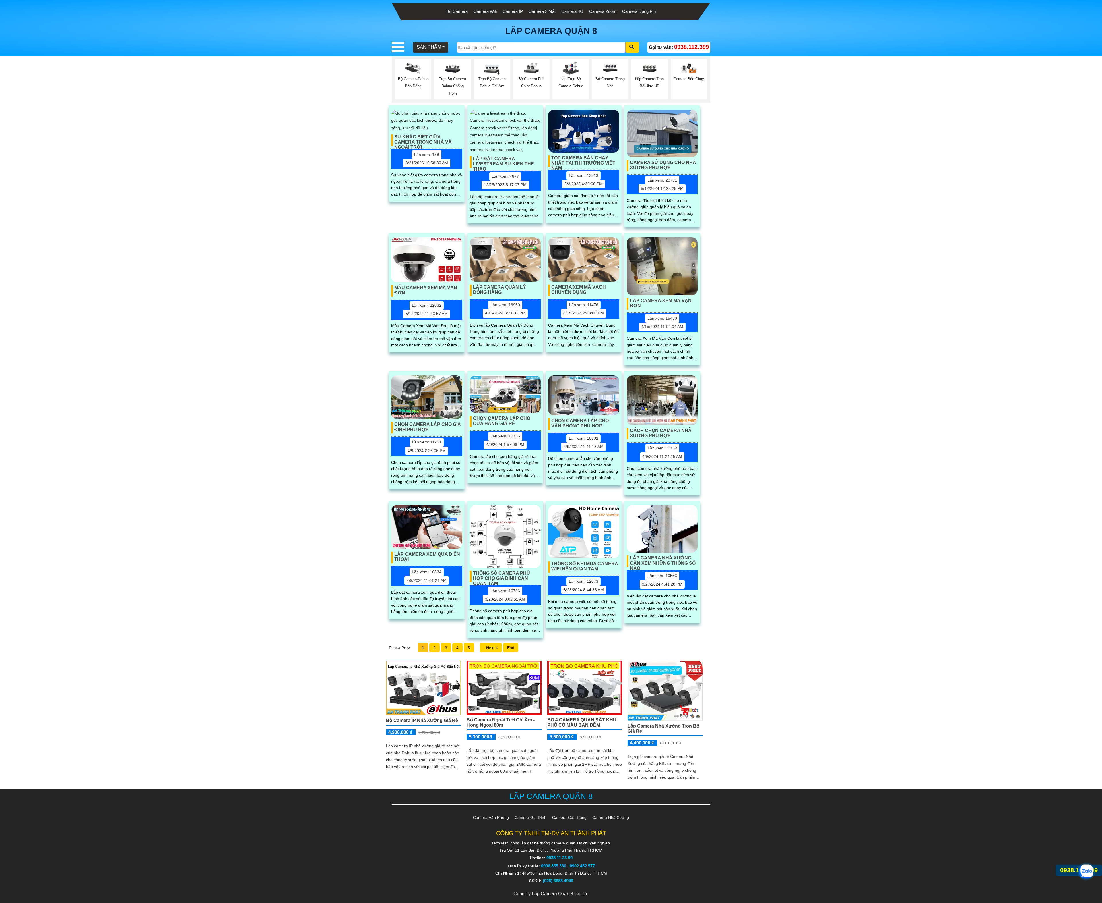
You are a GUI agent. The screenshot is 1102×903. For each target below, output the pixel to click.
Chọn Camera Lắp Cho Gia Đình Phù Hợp (427, 427)
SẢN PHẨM (429, 47)
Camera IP (513, 11)
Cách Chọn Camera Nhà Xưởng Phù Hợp (661, 433)
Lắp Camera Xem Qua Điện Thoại (427, 557)
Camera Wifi (485, 11)
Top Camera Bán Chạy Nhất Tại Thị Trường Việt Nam (583, 161)
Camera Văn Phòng (491, 817)
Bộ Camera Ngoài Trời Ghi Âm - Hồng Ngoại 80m (501, 722)
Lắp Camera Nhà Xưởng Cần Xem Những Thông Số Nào (663, 561)
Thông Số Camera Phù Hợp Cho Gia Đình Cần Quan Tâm (501, 576)
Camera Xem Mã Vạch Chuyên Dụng (578, 290)
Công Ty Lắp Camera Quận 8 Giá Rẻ (551, 893)
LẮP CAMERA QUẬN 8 (551, 31)
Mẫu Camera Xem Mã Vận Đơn (425, 290)
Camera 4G (572, 11)
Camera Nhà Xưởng (610, 817)
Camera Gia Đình (530, 817)
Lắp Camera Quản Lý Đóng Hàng (499, 290)
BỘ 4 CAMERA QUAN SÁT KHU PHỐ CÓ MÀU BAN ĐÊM (581, 722)
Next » (491, 647)
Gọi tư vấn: (679, 47)
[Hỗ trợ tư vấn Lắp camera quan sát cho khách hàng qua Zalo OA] (1086, 871)
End (510, 647)
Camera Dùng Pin (639, 11)
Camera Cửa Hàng (569, 817)
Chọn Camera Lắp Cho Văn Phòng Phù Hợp (580, 423)
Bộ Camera (457, 11)
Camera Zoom (602, 11)
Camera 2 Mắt (542, 11)
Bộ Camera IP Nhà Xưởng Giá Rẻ (422, 720)
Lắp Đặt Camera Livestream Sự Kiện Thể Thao (503, 162)
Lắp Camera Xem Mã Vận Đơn (661, 303)
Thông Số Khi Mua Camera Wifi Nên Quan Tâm (584, 566)
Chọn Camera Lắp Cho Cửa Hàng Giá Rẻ (501, 421)
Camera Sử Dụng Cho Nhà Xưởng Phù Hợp (663, 165)
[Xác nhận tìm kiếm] (632, 47)
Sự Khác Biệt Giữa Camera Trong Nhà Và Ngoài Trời (423, 140)
